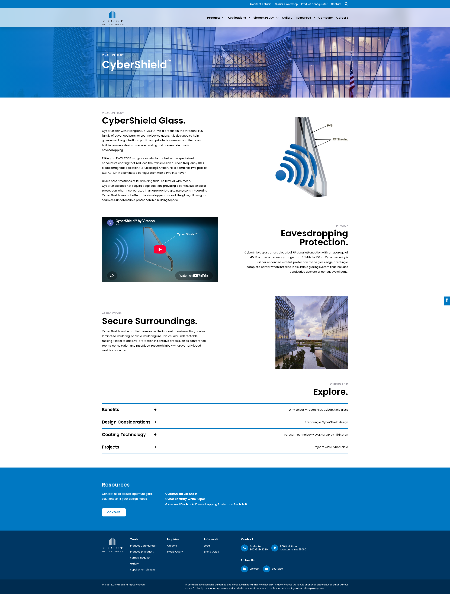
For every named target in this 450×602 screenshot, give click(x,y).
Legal (207, 545)
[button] (225, 410)
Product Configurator (314, 4)
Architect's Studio (260, 4)
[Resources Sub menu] (314, 18)
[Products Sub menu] (223, 18)
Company (325, 18)
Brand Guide (211, 551)
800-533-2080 (259, 549)
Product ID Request (142, 551)
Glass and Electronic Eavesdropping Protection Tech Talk (206, 504)
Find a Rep (256, 546)
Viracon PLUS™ (264, 18)
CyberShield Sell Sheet (181, 494)
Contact (336, 4)
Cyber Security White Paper (185, 499)
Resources (303, 18)
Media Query (175, 551)
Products (213, 18)
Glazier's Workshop (286, 4)
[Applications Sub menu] (249, 18)
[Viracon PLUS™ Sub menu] (277, 18)
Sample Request (140, 557)
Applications (237, 18)
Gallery (287, 18)
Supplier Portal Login (142, 569)
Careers (342, 18)
